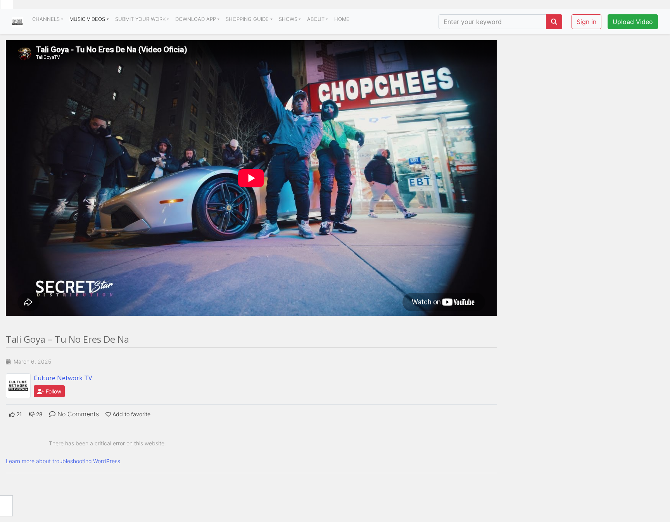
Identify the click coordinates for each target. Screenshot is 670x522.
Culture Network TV (63, 378)
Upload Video (633, 22)
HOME (341, 19)
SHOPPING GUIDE (247, 19)
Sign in (586, 22)
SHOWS (288, 19)
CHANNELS (46, 19)
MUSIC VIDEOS (87, 19)
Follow (52, 391)
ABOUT (316, 19)
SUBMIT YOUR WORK (140, 19)
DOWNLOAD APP (195, 19)
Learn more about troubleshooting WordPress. (64, 461)
